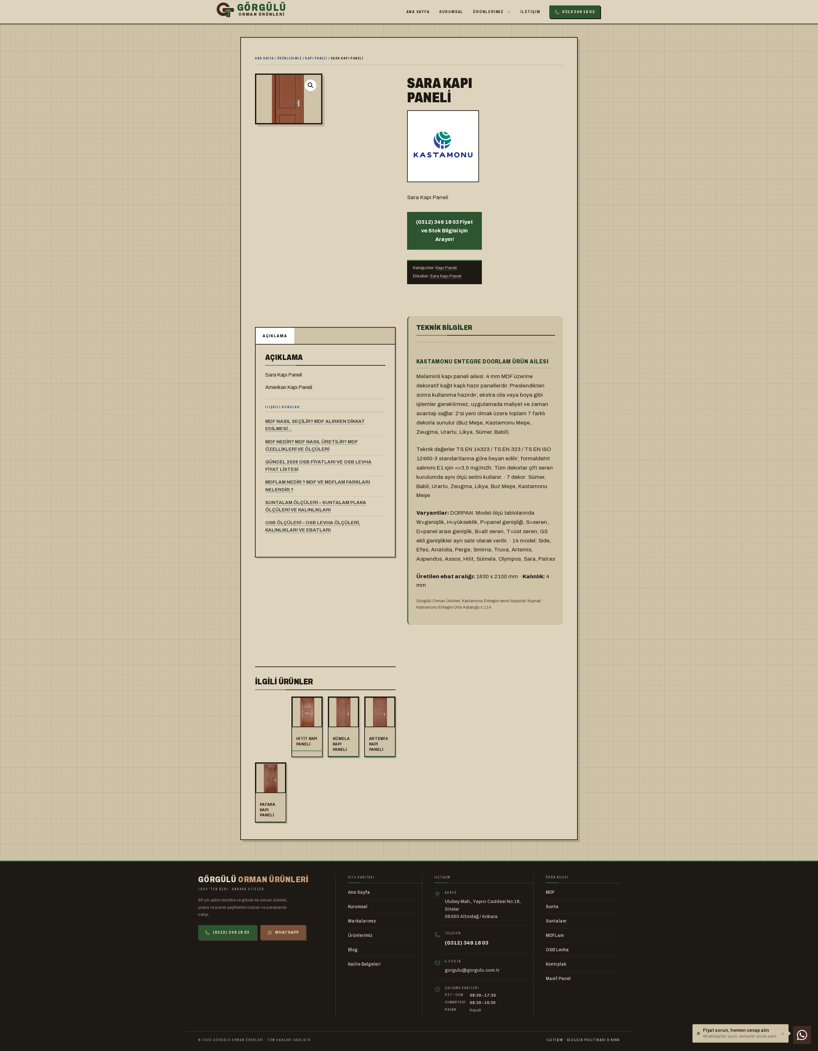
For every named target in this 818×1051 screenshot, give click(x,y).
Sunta (552, 906)
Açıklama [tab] (275, 336)
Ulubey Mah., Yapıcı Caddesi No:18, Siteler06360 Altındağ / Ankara (483, 909)
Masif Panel (558, 978)
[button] (310, 85)
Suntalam (556, 921)
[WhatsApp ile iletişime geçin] (802, 1035)
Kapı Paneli (316, 58)
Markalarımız (362, 921)
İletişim (530, 12)
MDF (550, 892)
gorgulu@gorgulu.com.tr (472, 970)
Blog (353, 949)
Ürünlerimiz (488, 12)
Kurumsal (451, 12)
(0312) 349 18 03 (231, 932)
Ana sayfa (264, 58)
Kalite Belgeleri (364, 964)
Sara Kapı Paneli (445, 276)
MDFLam (555, 935)
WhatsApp (287, 932)
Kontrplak (556, 964)
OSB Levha (557, 949)
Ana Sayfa (418, 12)
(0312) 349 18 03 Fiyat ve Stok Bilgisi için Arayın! (444, 230)
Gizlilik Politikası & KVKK (593, 1040)
